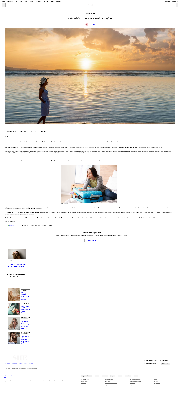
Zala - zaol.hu (156, 385)
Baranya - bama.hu (84, 381)
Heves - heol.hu (108, 386)
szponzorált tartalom (25, 289)
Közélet (97, 376)
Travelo (31, 1)
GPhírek (46, 1)
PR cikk (10, 260)
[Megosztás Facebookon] (168, 136)
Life (16, 1)
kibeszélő (23, 131)
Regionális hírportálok (87, 376)
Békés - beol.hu (83, 383)
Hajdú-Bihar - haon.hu (109, 385)
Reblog (52, 1)
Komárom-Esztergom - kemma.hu (135, 381)
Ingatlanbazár (39, 1)
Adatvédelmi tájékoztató (151, 360)
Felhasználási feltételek (151, 363)
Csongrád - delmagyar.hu (85, 386)
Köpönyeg (58, 1)
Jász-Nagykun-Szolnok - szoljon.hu (135, 379)
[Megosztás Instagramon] (19, 282)
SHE (40, 225)
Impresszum (164, 357)
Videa (26, 1)
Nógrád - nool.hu (132, 383)
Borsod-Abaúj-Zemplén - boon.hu (87, 385)
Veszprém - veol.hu (157, 383)
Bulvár (120, 376)
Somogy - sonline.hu (133, 385)
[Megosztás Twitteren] (171, 136)
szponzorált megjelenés (25, 318)
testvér (43, 131)
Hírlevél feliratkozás (150, 357)
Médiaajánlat (165, 360)
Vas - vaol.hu (156, 381)
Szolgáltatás (128, 376)
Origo (3, 1)
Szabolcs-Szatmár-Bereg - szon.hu (135, 386)
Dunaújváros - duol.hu (109, 379)
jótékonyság (25, 303)
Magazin (113, 376)
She (21, 1)
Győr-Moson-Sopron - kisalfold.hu (111, 383)
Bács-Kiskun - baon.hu (85, 379)
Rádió (136, 376)
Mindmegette (10, 1)
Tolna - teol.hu (156, 379)
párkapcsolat (90, 13)
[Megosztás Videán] (28, 282)
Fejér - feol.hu (107, 381)
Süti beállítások (165, 363)
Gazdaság (105, 376)
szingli (33, 131)
